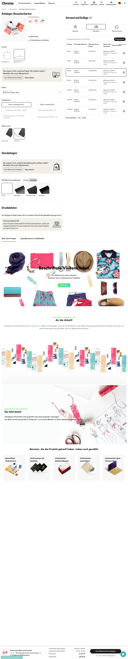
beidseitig (33, 180)
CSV (79, 118)
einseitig (25, 180)
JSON (84, 118)
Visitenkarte (35, 326)
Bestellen (64, 285)
